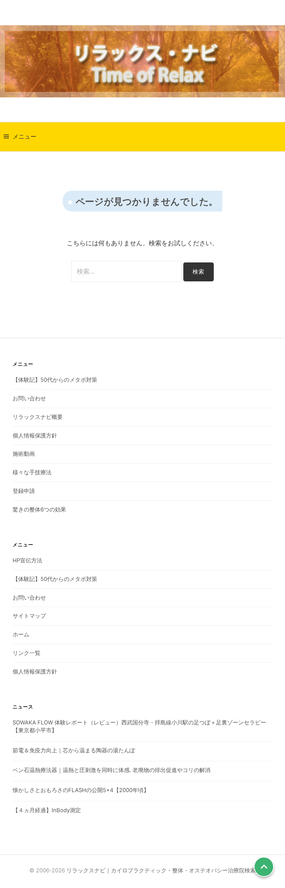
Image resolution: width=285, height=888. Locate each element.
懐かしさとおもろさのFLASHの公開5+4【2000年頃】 (81, 790)
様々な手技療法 (32, 472)
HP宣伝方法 (27, 560)
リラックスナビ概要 (38, 417)
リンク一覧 (26, 653)
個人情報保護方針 (35, 435)
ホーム (21, 634)
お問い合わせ (29, 398)
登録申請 (24, 491)
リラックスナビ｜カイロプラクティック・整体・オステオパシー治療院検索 (161, 870)
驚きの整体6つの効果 (39, 509)
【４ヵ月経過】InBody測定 (47, 810)
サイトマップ (29, 616)
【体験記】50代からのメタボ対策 (55, 380)
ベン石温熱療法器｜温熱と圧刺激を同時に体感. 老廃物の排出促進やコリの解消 (111, 770)
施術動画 (24, 454)
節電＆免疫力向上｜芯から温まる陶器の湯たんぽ (74, 750)
